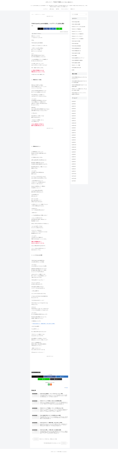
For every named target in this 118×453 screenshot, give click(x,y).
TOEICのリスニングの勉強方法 (36, 372)
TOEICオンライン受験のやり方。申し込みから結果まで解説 (79, 89)
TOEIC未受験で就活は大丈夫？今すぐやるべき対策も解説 (79, 82)
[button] (56, 379)
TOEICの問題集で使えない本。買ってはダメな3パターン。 (79, 78)
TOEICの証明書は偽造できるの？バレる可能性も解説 (79, 85)
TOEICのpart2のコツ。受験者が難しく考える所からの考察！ (43, 323)
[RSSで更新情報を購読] (51, 384)
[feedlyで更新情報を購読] (49, 384)
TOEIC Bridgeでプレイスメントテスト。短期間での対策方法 (79, 93)
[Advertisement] (50, 19)
